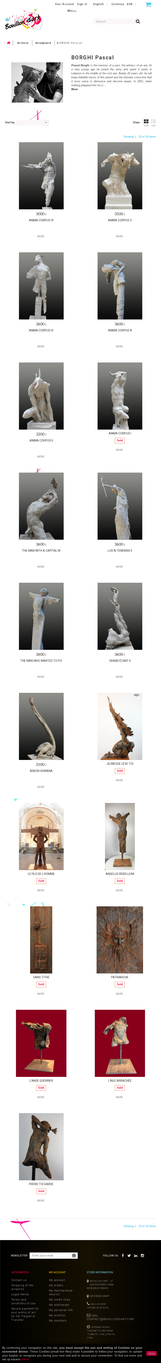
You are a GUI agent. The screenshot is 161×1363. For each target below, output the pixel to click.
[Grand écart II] (120, 616)
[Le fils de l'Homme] (41, 836)
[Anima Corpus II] (41, 396)
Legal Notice (20, 1294)
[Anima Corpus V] (120, 175)
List (153, 125)
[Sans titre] (41, 939)
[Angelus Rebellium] (120, 836)
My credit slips (60, 1299)
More (74, 89)
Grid (146, 125)
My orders (56, 1285)
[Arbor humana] (41, 726)
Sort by (9, 122)
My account (57, 1280)
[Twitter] (129, 1255)
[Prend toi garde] (41, 1146)
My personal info (61, 1310)
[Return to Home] (9, 43)
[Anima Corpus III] (120, 285)
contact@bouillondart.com (110, 1319)
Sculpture (43, 43)
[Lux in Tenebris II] (120, 506)
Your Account (64, 4)
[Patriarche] (120, 939)
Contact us (19, 1280)
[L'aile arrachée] (120, 1043)
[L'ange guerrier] (41, 1043)
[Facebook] (123, 1255)
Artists (23, 43)
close (151, 1353)
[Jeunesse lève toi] (120, 726)
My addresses (59, 1304)
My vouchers (58, 1320)
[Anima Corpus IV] (41, 285)
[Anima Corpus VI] (41, 175)
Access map (99, 1296)
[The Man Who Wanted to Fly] (41, 616)
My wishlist (57, 1315)
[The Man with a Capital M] (41, 506)
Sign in (82, 4)
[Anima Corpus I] (120, 396)
